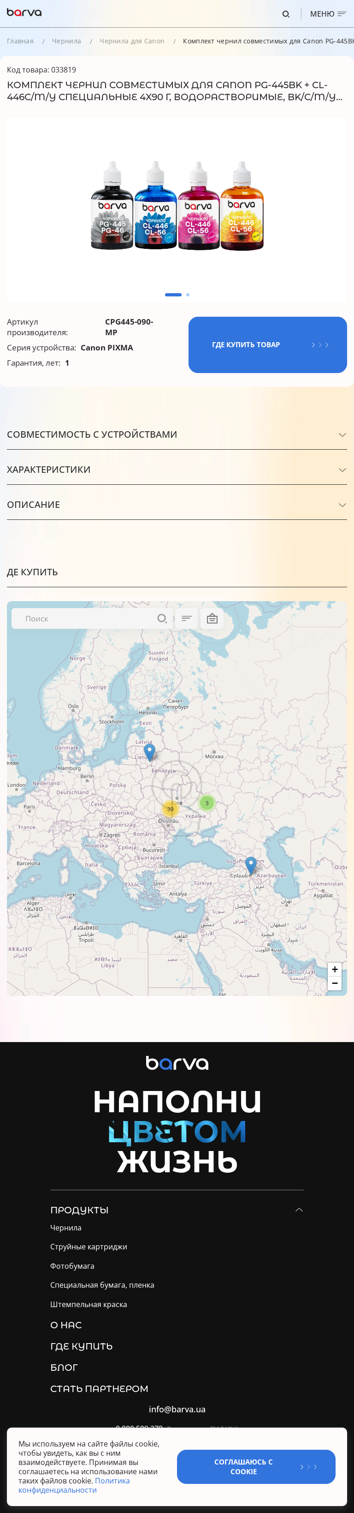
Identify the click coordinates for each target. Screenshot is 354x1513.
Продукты (79, 1210)
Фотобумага (72, 1266)
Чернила (66, 40)
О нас (66, 1325)
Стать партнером (99, 1388)
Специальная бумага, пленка (102, 1285)
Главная (20, 40)
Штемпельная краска (88, 1304)
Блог (64, 1367)
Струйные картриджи (88, 1247)
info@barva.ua (177, 1409)
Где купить (81, 1346)
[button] (173, 294)
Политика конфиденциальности (74, 1485)
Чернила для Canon (132, 40)
